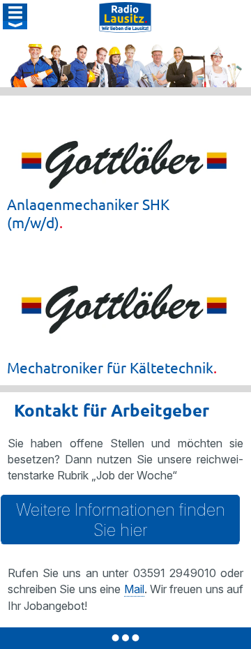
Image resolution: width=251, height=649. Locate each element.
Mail (134, 589)
